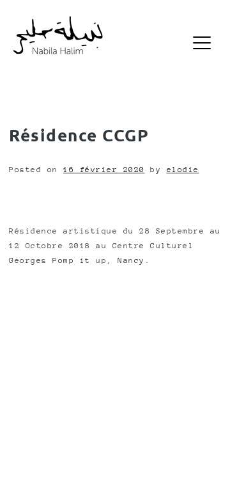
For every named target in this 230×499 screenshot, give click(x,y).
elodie (183, 169)
